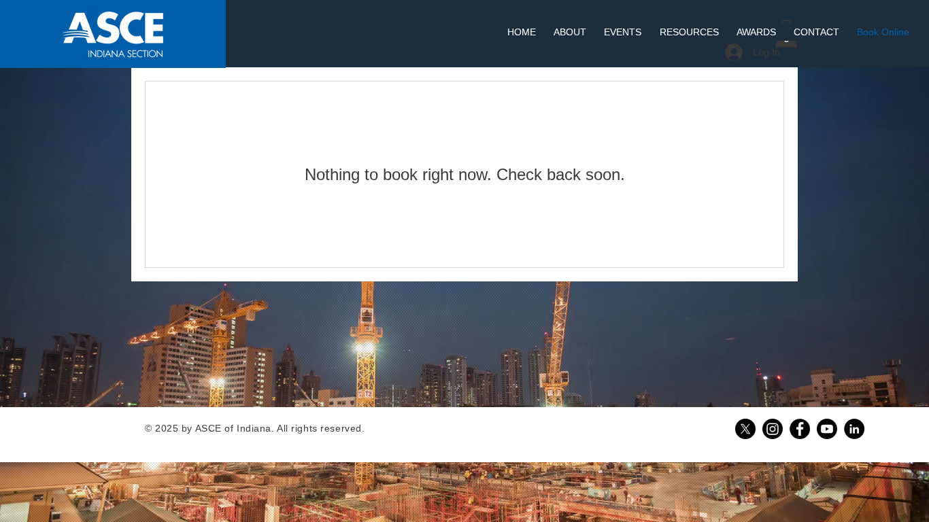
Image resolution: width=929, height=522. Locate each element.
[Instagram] (772, 429)
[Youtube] (827, 429)
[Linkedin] (854, 429)
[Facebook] (800, 429)
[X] (745, 429)
